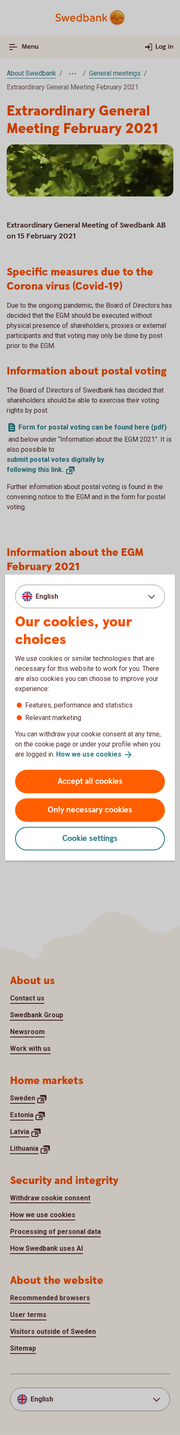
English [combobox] (47, 596)
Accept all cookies (90, 781)
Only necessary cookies (90, 809)
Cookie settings (90, 838)
